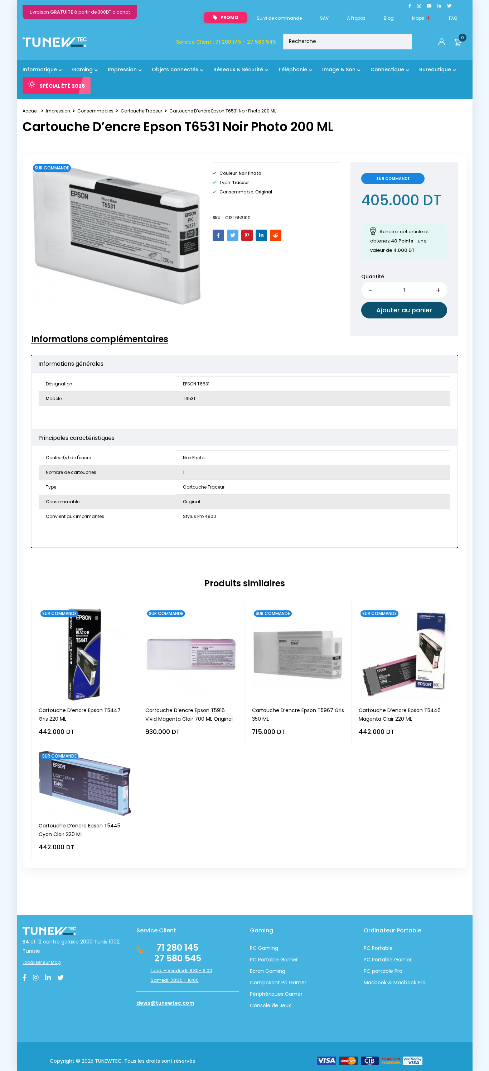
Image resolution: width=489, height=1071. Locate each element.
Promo (229, 17)
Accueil (31, 111)
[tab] (99, 339)
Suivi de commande (279, 18)
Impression (58, 111)
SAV (324, 18)
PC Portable (378, 948)
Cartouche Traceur (141, 111)
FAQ (453, 18)
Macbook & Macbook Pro (395, 982)
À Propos (356, 18)
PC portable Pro (383, 971)
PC (367, 959)
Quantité (372, 276)
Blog (389, 18)
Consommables (95, 111)
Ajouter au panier (404, 310)
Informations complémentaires (99, 339)
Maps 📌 (421, 18)
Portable (382, 959)
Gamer (402, 959)
